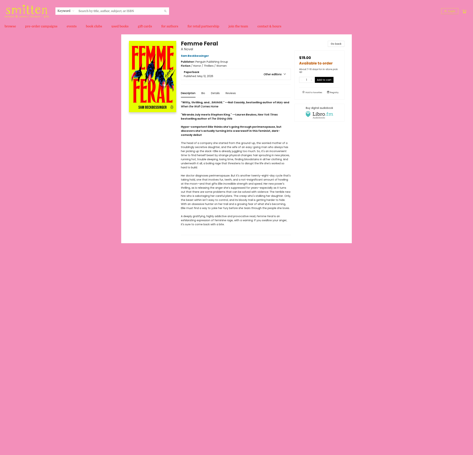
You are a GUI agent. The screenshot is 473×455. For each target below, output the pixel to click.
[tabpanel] (236, 167)
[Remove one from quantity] (301, 80)
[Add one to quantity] (311, 80)
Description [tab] (188, 93)
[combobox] (66, 10)
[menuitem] (10, 26)
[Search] (165, 11)
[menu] (236, 26)
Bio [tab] (203, 93)
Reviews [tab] (231, 93)
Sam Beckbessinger (195, 56)
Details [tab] (215, 93)
